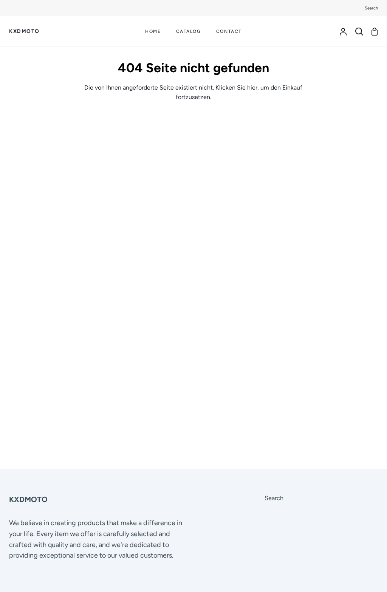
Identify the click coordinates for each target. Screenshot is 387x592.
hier (252, 87)
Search (274, 498)
